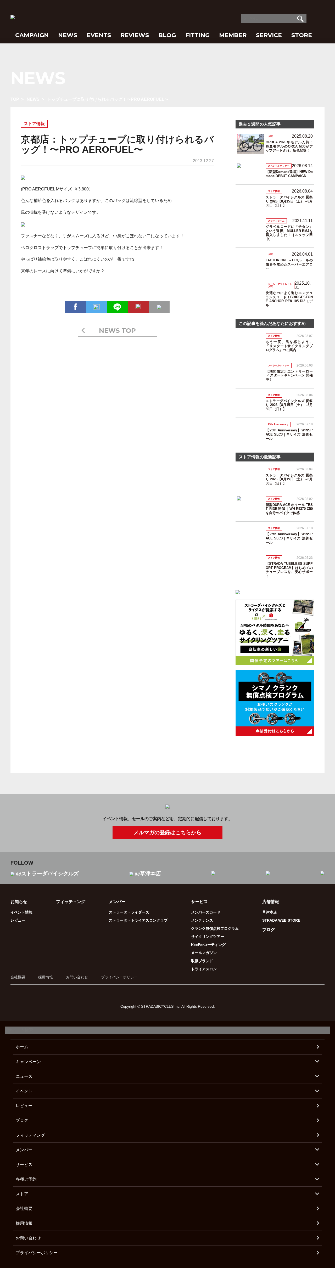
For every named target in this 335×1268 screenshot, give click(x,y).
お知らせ (18, 901)
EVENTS (99, 35)
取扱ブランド (202, 961)
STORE (301, 35)
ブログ (268, 929)
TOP (14, 99)
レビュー (17, 920)
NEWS (67, 35)
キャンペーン (28, 1061)
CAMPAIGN (32, 35)
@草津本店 (148, 873)
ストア (22, 1193)
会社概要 (17, 977)
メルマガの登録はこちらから (167, 832)
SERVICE (269, 35)
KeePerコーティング (208, 945)
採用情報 (45, 977)
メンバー (24, 1149)
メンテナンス (202, 920)
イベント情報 (21, 912)
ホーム (22, 1046)
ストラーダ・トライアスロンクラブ (138, 920)
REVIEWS (134, 35)
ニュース (24, 1076)
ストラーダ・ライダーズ (129, 912)
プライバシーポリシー (119, 977)
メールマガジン (204, 953)
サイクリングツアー (207, 936)
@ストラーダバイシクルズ (47, 873)
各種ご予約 (26, 1179)
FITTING (197, 35)
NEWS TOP (117, 330)
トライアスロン (204, 969)
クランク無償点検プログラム (215, 928)
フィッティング (70, 901)
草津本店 (269, 912)
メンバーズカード (205, 912)
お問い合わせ (77, 977)
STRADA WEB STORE (281, 920)
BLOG (167, 35)
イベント (24, 1091)
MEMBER (233, 35)
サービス (24, 1164)
